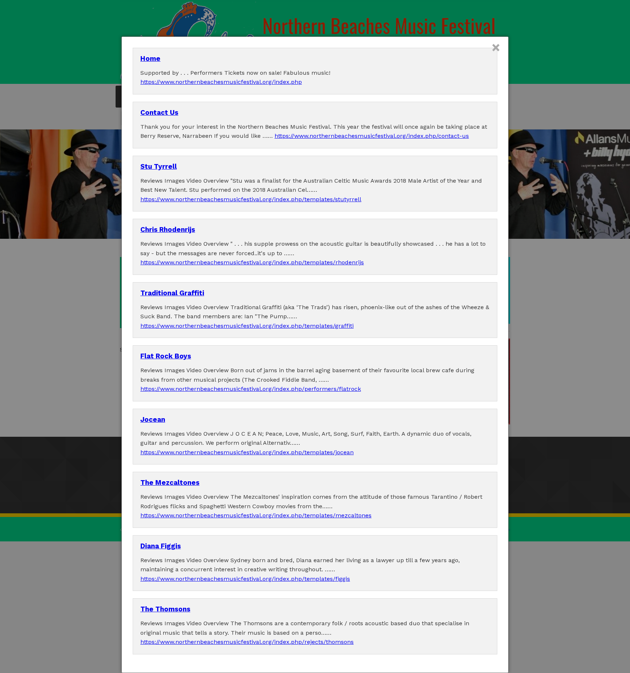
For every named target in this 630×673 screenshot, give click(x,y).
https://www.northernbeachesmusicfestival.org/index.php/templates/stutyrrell (250, 199)
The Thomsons (165, 609)
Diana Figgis (160, 546)
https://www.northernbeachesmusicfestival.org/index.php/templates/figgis (245, 578)
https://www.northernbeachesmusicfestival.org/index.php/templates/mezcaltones (256, 515)
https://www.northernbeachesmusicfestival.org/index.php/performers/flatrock (250, 388)
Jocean (152, 420)
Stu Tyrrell (158, 167)
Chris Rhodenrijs (167, 230)
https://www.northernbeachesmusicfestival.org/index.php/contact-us (372, 135)
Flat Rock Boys (165, 356)
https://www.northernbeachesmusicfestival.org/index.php (221, 81)
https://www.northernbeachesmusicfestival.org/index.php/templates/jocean (247, 452)
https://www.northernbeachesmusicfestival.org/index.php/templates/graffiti (247, 325)
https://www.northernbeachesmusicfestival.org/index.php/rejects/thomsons (247, 641)
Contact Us (159, 113)
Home (150, 59)
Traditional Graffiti (172, 293)
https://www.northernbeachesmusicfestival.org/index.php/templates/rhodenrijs (252, 262)
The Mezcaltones (169, 483)
